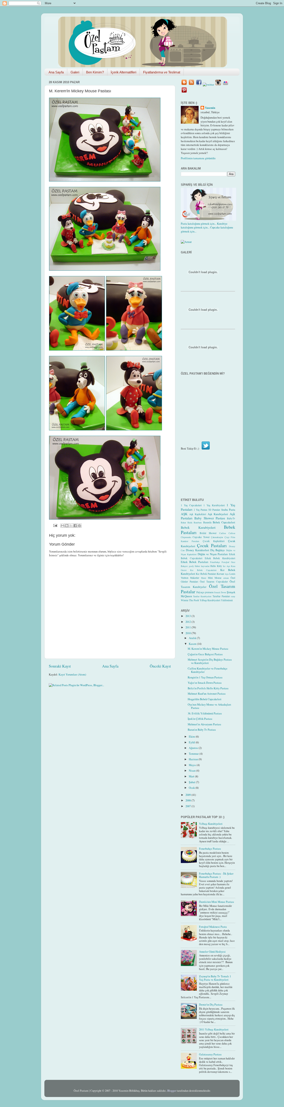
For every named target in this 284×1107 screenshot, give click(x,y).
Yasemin (210, 108)
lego (227, 573)
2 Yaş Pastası (200, 509)
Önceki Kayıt (160, 666)
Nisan (192, 770)
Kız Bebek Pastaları (206, 573)
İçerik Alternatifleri (123, 72)
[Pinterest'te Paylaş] (79, 525)
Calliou (232, 533)
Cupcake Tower (201, 537)
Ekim (192, 736)
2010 (188, 633)
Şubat (192, 782)
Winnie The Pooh (190, 600)
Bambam (198, 522)
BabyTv (231, 518)
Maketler (194, 577)
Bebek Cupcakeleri (224, 522)
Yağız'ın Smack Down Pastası (205, 683)
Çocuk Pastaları (212, 545)
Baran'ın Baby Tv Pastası (202, 730)
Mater (203, 577)
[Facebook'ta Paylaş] (75, 525)
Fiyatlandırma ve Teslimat (161, 72)
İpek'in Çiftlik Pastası (200, 719)
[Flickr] (225, 85)
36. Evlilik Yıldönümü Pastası (205, 713)
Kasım (193, 644)
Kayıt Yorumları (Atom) (72, 674)
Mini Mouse (214, 577)
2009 (188, 795)
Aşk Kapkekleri (197, 514)
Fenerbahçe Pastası (210, 849)
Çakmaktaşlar (217, 537)
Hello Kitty (216, 566)
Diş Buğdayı (217, 550)
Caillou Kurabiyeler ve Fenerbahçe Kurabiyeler (207, 670)
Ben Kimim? (95, 72)
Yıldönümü (227, 600)
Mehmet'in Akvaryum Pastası (204, 724)
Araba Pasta (228, 510)
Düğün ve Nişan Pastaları (213, 554)
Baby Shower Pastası (209, 518)
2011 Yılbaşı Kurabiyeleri (214, 1029)
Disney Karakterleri (197, 550)
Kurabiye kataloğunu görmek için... (204, 226)
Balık (189, 522)
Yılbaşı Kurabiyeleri (210, 600)
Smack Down (220, 592)
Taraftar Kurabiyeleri (202, 596)
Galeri (75, 72)
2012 (188, 622)
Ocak (192, 788)
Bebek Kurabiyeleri (198, 527)
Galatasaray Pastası (210, 1054)
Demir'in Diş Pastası (211, 1004)
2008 (188, 800)
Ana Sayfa (56, 72)
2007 (188, 806)
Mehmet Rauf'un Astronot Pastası (207, 694)
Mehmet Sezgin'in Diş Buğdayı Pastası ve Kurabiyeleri (210, 661)
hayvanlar (205, 566)
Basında (207, 522)
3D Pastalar (214, 509)
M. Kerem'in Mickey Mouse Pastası (208, 649)
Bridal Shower (208, 533)
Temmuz (194, 754)
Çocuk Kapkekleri (214, 541)
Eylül (192, 742)
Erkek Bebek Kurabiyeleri (220, 558)
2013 (188, 616)
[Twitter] (208, 85)
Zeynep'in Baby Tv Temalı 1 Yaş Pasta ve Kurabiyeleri (215, 978)
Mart (192, 776)
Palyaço (200, 592)
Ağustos (194, 748)
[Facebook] (198, 85)
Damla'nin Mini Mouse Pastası (216, 902)
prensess (209, 592)
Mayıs (193, 765)
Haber (197, 566)
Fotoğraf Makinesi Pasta (213, 927)
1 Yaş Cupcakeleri (191, 505)
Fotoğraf (225, 562)
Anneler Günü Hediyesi (212, 952)
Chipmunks (186, 537)
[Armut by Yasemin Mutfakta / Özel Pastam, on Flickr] (186, 242)
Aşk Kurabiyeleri (218, 514)
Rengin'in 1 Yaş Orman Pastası (205, 677)
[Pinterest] (184, 92)
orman (226, 577)
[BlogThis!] (67, 525)
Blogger (171, 1091)
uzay (233, 596)
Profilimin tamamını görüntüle (198, 158)
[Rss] (191, 85)
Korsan (220, 573)
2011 (188, 627)
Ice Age (226, 566)
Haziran (194, 759)
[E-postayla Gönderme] (55, 525)
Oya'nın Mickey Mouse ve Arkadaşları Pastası (209, 706)
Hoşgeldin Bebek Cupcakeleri (204, 699)
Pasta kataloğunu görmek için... (198, 224)
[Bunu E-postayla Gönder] (62, 525)
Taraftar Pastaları (221, 596)
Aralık (193, 638)
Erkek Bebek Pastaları (194, 562)
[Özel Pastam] (184, 85)
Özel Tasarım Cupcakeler (214, 581)
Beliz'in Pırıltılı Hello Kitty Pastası (208, 688)
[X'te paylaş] (71, 525)
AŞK (184, 514)
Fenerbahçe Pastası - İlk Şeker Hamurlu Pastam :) (216, 875)
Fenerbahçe (215, 562)
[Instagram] (218, 85)
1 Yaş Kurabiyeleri (214, 505)
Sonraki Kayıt (60, 666)
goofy (191, 566)
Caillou (222, 533)
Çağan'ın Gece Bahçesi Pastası (205, 654)
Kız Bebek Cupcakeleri (203, 570)
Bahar (183, 522)
